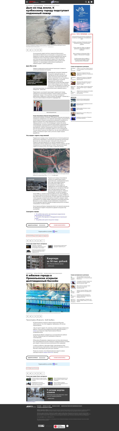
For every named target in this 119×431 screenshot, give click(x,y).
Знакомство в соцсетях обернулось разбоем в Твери (84, 113)
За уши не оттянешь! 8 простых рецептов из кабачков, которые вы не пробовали (85, 74)
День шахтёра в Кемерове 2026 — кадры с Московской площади (81, 54)
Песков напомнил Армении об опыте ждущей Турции (84, 104)
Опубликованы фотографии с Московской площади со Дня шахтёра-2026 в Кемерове (81, 60)
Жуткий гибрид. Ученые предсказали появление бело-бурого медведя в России (85, 87)
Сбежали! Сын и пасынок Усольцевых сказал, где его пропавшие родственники (85, 92)
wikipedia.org (51, 46)
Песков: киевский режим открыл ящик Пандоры (83, 109)
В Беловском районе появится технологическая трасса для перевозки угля (38, 251)
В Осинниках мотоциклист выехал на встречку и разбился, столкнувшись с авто (81, 38)
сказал (35, 330)
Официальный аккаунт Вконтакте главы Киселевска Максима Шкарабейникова (43, 313)
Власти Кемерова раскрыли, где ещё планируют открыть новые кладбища (61, 379)
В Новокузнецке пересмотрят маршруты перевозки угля (60, 246)
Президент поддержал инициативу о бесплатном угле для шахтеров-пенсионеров (39, 246)
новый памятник (48, 352)
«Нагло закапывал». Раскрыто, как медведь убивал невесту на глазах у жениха (84, 300)
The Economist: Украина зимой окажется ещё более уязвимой (83, 100)
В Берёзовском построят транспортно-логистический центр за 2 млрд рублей (38, 383)
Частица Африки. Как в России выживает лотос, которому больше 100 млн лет (84, 277)
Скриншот (49, 175)
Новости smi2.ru (30, 269)
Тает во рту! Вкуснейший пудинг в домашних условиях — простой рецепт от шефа (84, 83)
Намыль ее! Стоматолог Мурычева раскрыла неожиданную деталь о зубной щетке (84, 78)
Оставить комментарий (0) (59, 225)
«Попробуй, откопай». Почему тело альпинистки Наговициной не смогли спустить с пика (84, 282)
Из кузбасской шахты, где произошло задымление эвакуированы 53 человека (49, 214)
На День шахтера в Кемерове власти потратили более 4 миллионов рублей (81, 43)
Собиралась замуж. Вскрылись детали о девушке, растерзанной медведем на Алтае (84, 296)
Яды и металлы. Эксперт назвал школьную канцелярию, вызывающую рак (83, 287)
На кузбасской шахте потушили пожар (47, 219)
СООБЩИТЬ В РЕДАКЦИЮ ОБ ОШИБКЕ (44, 407)
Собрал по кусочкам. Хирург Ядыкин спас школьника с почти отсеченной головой (85, 69)
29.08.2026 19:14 (29, 273)
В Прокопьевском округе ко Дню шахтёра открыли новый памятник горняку (39, 379)
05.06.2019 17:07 (29, 5)
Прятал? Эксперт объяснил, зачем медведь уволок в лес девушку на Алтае (84, 291)
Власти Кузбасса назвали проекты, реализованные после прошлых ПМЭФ (60, 383)
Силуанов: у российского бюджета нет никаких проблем (83, 118)
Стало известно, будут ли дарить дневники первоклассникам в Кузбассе (81, 49)
